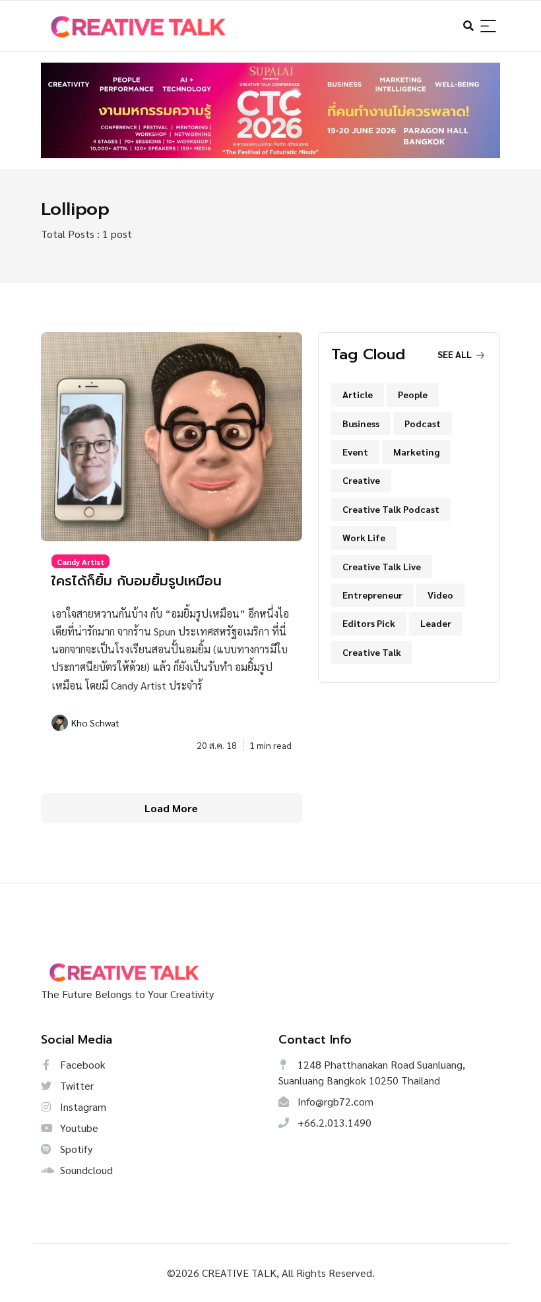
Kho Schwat (95, 722)
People (413, 394)
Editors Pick (368, 623)
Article (357, 394)
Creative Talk (371, 652)
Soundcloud (85, 1170)
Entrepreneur (372, 595)
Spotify (74, 1149)
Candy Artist (80, 561)
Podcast (422, 423)
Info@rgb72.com (334, 1101)
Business (360, 423)
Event (355, 452)
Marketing (416, 452)
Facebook (81, 1064)
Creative (361, 480)
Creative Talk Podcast (390, 509)
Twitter (75, 1085)
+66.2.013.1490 (333, 1122)
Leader (435, 623)
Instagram (81, 1106)
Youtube (77, 1128)
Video (440, 595)
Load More (171, 808)
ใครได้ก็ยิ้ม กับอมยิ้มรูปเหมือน (136, 581)
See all (455, 354)
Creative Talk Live (381, 566)
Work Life (363, 537)
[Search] (488, 27)
